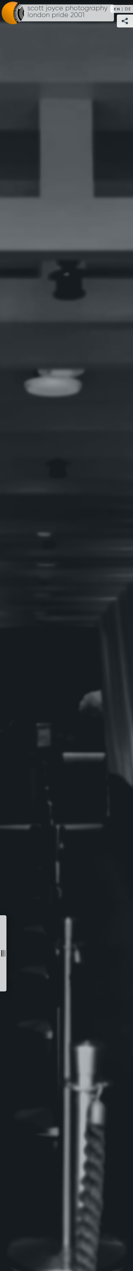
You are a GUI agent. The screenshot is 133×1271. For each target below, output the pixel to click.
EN (117, 9)
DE (128, 9)
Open (3, 953)
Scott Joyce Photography (67, 12)
